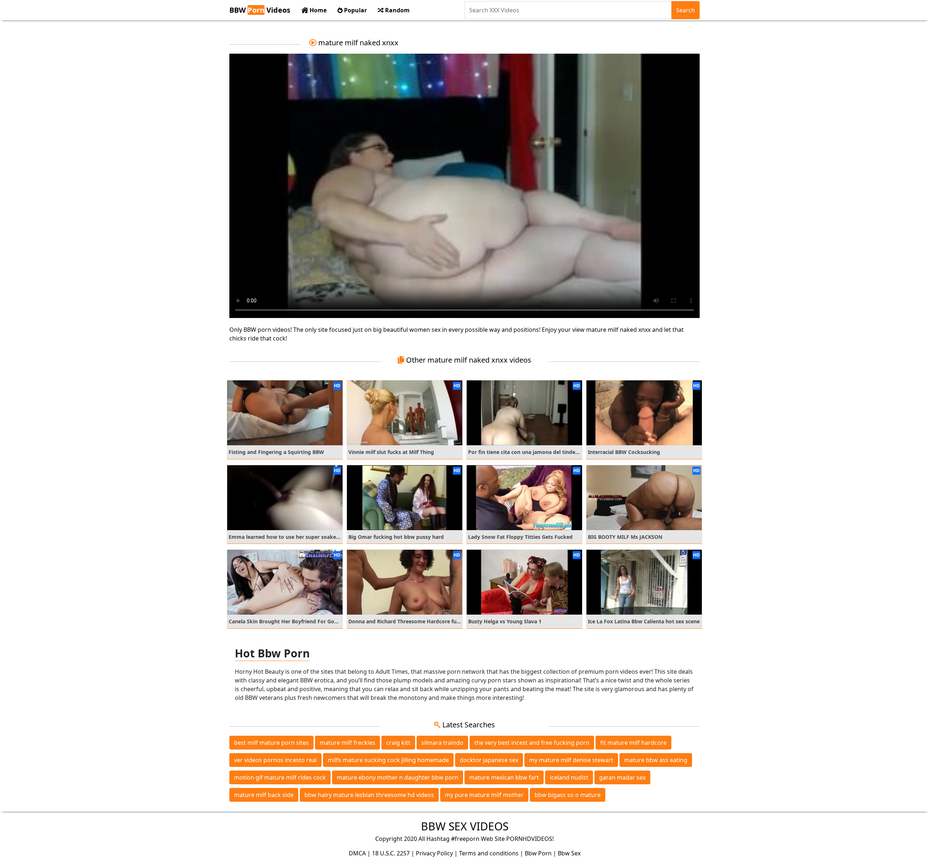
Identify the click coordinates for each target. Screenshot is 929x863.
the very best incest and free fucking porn (531, 743)
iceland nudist (569, 777)
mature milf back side (264, 795)
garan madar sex (622, 777)
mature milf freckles (347, 743)
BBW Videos (259, 10)
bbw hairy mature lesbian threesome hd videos (369, 795)
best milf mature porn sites (271, 743)
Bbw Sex (569, 853)
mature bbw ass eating (655, 760)
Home (317, 10)
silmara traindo (442, 743)
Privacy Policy (434, 853)
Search (685, 10)
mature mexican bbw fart (504, 777)
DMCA (357, 853)
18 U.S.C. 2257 (391, 853)
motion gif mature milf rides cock (280, 777)
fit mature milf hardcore (633, 743)
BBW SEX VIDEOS (464, 826)
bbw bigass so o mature (568, 795)
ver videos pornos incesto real (275, 760)
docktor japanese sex (489, 760)
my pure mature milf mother (484, 795)
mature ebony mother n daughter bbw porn (397, 777)
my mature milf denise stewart (571, 760)
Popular (355, 10)
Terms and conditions (489, 853)
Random (397, 10)
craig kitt (398, 743)
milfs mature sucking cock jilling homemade (388, 760)
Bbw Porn (538, 853)
